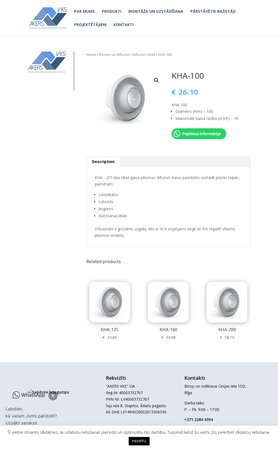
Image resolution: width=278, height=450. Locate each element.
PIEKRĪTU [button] (139, 441)
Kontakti (123, 25)
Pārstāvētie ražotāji (212, 11)
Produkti (111, 11)
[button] (53, 395)
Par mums (84, 11)
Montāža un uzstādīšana (155, 11)
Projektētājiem (90, 25)
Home (91, 54)
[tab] (103, 161)
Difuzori (138, 54)
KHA (151, 54)
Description (103, 161)
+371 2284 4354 (198, 419)
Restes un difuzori (114, 54)
